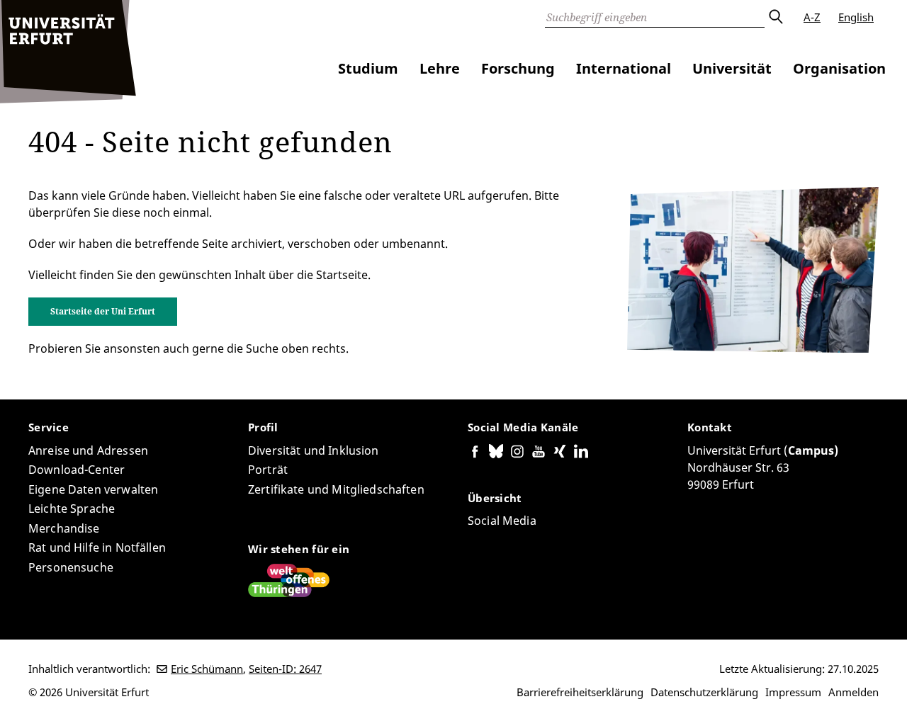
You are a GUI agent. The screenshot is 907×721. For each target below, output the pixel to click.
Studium (368, 68)
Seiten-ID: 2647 (285, 669)
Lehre (439, 68)
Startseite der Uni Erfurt (102, 311)
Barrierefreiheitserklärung (580, 692)
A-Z (812, 17)
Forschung (518, 68)
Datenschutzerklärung (704, 692)
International (623, 68)
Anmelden (853, 692)
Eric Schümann (207, 669)
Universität (732, 68)
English (856, 17)
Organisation (839, 68)
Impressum (793, 692)
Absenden (775, 17)
